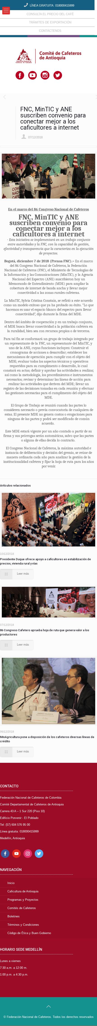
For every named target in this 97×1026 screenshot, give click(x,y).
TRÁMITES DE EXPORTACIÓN (50, 22)
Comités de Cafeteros (21, 908)
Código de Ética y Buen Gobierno (29, 933)
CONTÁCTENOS (50, 30)
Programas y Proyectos (22, 899)
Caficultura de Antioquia (22, 891)
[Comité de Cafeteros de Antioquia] (48, 48)
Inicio (10, 883)
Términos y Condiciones (23, 924)
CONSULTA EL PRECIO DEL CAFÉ (50, 14)
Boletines (13, 916)
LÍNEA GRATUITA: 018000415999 (52, 5)
